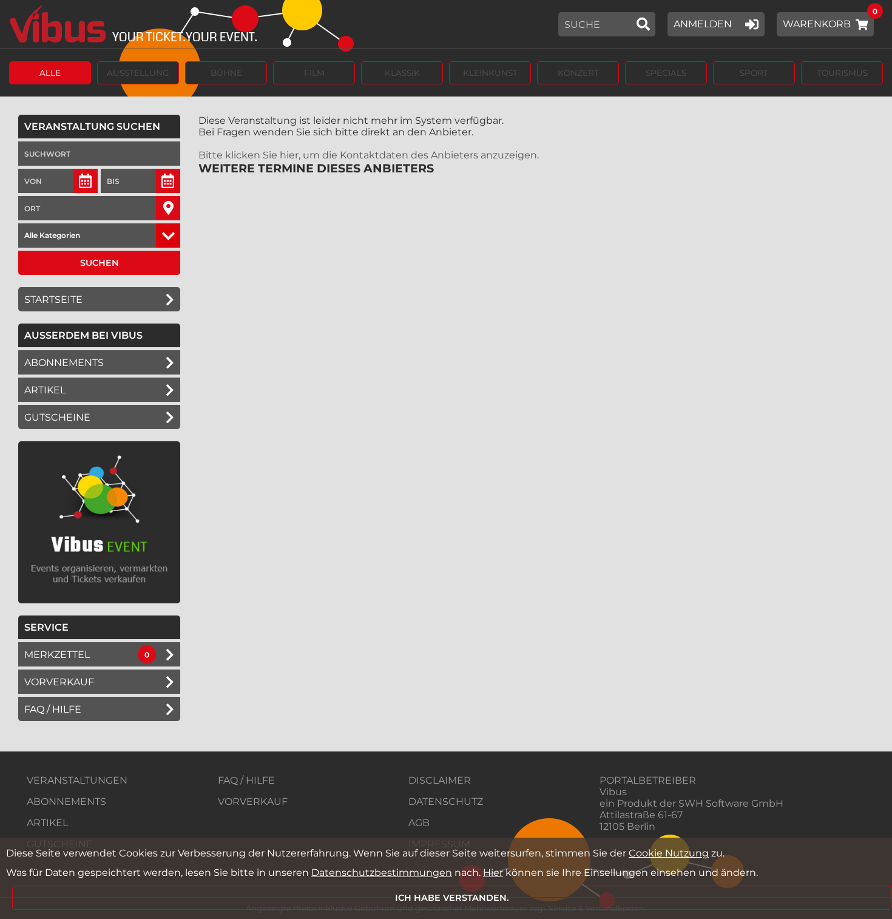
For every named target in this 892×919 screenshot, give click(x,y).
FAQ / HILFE (246, 780)
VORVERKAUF (253, 801)
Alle (50, 73)
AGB (419, 823)
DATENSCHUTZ (445, 801)
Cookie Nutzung (669, 853)
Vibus (613, 792)
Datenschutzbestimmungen (381, 872)
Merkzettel (57, 654)
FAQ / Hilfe (52, 709)
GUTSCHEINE (57, 417)
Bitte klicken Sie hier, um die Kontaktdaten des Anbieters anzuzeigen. (368, 155)
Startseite (53, 299)
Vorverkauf (59, 682)
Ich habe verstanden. (452, 897)
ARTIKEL (45, 390)
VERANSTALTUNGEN (77, 780)
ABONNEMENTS (66, 801)
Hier (493, 872)
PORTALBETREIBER (648, 780)
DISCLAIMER (439, 780)
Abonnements (64, 362)
